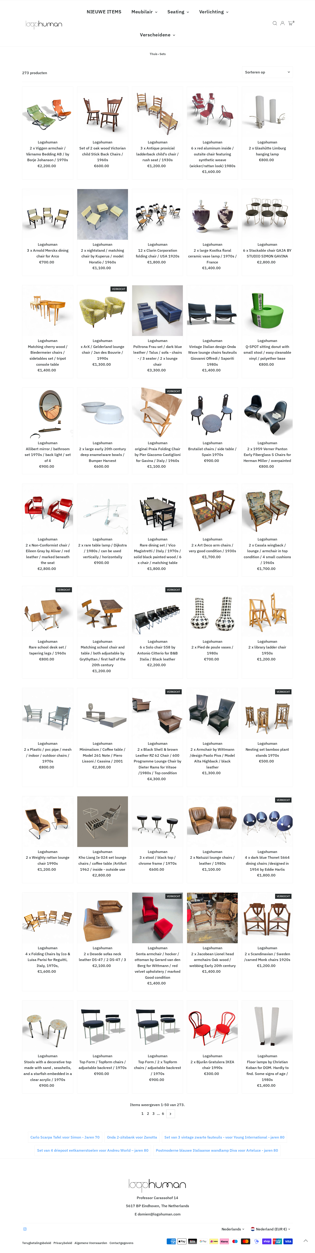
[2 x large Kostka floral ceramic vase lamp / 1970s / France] (212, 214)
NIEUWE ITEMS (104, 12)
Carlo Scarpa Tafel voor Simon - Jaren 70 (65, 1137)
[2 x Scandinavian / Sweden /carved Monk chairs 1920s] (267, 918)
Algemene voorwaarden (90, 1243)
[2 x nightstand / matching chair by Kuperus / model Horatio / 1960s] (102, 214)
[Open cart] (290, 23)
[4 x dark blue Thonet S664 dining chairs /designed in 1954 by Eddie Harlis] (267, 821)
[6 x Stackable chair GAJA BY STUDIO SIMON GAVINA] (267, 214)
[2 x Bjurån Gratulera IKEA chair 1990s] (212, 1026)
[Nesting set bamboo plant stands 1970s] (267, 713)
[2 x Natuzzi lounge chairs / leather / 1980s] (212, 821)
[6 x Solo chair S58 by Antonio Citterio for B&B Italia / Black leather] (157, 611)
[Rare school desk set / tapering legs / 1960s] (47, 611)
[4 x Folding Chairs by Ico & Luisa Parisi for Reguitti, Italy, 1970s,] (47, 918)
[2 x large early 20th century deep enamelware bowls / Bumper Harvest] (102, 413)
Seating (176, 12)
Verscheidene (156, 35)
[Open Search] (275, 23)
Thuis (153, 54)
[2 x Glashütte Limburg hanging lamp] (267, 112)
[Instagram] (25, 1229)
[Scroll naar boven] (305, 1240)
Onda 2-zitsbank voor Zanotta (132, 1137)
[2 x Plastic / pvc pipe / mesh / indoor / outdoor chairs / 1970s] (47, 713)
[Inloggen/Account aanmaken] (282, 23)
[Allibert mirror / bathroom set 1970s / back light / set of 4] (47, 413)
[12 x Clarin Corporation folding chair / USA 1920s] (157, 214)
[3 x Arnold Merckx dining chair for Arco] (47, 214)
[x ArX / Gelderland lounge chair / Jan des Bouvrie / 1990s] (102, 310)
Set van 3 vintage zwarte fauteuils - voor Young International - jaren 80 (224, 1137)
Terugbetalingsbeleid (36, 1243)
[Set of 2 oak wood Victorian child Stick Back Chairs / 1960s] (102, 112)
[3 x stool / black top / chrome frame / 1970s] (157, 821)
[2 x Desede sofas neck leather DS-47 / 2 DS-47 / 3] (102, 918)
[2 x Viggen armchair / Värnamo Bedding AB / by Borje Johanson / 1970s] (47, 112)
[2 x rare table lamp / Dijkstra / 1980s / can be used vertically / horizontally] (102, 509)
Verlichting (212, 12)
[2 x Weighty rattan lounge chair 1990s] (47, 821)
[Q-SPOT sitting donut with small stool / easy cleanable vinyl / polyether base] (267, 310)
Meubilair (142, 12)
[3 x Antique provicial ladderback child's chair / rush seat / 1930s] (157, 112)
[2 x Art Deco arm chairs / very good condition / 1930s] (212, 509)
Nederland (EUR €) (271, 1229)
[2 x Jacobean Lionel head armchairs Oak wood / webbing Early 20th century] (212, 918)
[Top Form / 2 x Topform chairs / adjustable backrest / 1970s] (157, 1026)
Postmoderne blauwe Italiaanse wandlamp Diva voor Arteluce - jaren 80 (217, 1150)
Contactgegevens (121, 1243)
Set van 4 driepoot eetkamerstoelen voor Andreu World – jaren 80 (93, 1150)
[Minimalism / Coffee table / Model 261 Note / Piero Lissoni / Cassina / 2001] (102, 713)
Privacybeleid (62, 1243)
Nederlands (231, 1229)
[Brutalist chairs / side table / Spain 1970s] (212, 413)
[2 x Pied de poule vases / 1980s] (212, 611)
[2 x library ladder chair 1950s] (267, 611)
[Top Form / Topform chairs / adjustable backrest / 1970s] (102, 1026)
